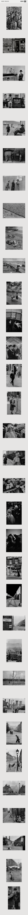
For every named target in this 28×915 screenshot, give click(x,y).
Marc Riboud (5, 1)
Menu (22, 1)
